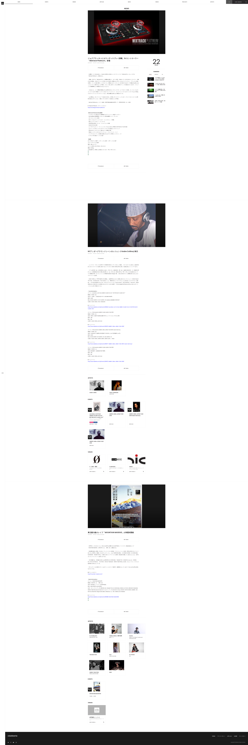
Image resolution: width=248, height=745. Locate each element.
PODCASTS (184, 2)
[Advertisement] (126, 189)
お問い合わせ (229, 736)
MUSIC (129, 2)
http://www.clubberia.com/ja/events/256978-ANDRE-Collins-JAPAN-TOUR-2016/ (106, 326)
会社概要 (235, 736)
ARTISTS (212, 2)
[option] (150, 74)
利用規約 (213, 736)
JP (229, 1)
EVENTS (46, 2)
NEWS (19, 2)
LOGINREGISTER (238, 1)
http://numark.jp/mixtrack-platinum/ (96, 107)
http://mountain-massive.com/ (95, 574)
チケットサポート (242, 736)
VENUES (74, 2)
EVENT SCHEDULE (92, 471)
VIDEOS (157, 2)
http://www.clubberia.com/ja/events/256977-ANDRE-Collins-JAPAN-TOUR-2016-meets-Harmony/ (110, 344)
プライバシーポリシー (221, 736)
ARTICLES (102, 2)
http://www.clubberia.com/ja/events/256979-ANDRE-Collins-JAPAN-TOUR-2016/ (106, 361)
